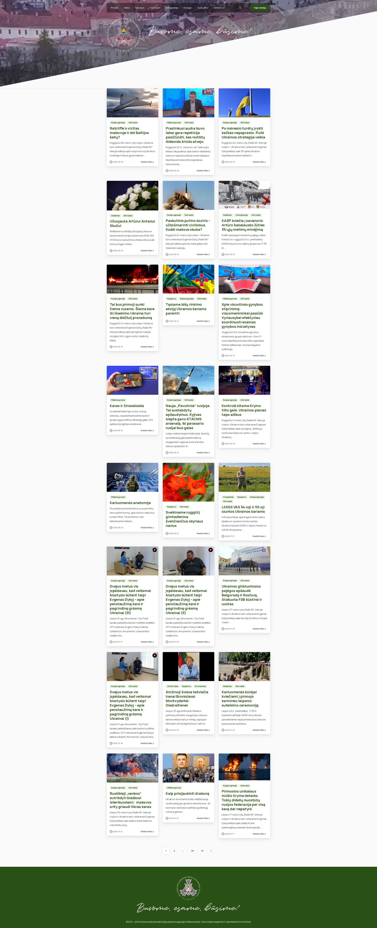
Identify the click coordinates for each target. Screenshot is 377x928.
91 (202, 850)
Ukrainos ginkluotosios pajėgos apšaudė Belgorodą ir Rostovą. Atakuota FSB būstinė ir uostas (242, 595)
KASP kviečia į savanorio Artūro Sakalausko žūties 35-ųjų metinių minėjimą (243, 225)
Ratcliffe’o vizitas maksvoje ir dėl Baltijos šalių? (129, 132)
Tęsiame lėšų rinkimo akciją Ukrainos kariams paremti (186, 309)
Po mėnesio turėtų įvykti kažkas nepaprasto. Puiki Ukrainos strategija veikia (243, 132)
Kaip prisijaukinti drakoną (187, 793)
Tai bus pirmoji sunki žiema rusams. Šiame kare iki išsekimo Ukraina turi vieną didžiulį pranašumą (132, 311)
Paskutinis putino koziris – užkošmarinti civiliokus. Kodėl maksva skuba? (188, 225)
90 (192, 850)
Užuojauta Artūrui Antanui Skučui (132, 223)
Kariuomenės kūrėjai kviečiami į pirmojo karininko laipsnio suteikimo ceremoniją (240, 698)
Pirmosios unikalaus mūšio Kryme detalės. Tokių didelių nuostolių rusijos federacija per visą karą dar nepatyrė (243, 800)
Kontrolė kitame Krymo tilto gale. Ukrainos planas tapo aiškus (244, 410)
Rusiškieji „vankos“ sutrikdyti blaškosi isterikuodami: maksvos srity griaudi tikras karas (130, 800)
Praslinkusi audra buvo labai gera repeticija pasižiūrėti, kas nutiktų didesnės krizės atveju (185, 135)
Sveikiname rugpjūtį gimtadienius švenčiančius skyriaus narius (184, 519)
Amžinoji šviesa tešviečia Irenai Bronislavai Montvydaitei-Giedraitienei (187, 698)
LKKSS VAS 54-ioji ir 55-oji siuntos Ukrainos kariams (243, 509)
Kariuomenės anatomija (130, 502)
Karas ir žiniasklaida (127, 405)
